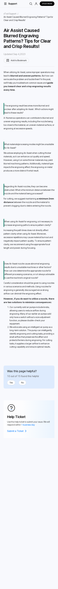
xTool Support (10, 13)
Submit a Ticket (15, 431)
